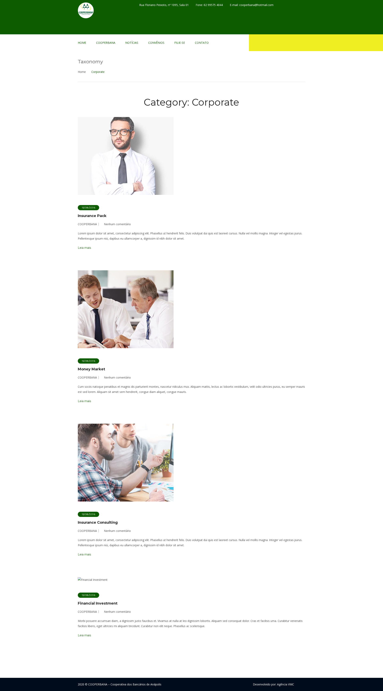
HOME (82, 43)
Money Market (91, 369)
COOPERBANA (105, 43)
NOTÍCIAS (131, 43)
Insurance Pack (92, 216)
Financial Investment (97, 603)
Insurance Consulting (98, 522)
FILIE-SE (179, 43)
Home (82, 72)
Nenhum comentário (117, 224)
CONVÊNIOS (156, 43)
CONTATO (202, 43)
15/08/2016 (88, 207)
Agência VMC (285, 684)
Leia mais (84, 248)
